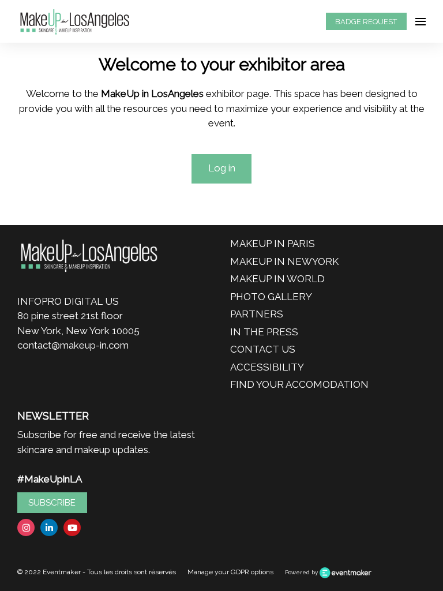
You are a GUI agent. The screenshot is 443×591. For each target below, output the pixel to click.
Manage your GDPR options (230, 572)
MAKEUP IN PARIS (272, 243)
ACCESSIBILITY (267, 367)
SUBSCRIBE (52, 503)
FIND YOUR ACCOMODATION (299, 384)
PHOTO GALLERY (271, 296)
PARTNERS (256, 314)
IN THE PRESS (264, 332)
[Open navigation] (420, 21)
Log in (221, 168)
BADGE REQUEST (366, 21)
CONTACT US (262, 349)
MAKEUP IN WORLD (277, 279)
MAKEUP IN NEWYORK (284, 261)
